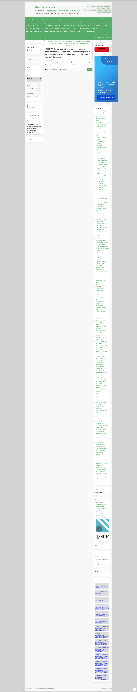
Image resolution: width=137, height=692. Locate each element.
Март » (37, 96)
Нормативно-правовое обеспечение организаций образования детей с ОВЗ (64, 31)
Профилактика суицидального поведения (36, 34)
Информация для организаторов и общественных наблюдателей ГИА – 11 (103, 196)
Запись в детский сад (66, 28)
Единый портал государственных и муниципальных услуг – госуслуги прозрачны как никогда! (103, 233)
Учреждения (42, 19)
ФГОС (75, 28)
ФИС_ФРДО (66, 25)
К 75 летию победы (100, 206)
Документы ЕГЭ (102, 175)
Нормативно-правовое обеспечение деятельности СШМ (40, 38)
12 (28, 88)
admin (47, 69)
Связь (97, 284)
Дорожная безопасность (50, 22)
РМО (97, 309)
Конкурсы (99, 143)
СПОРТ (46, 28)
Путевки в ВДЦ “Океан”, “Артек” (100, 25)
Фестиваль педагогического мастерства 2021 (92, 19)
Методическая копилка (102, 242)
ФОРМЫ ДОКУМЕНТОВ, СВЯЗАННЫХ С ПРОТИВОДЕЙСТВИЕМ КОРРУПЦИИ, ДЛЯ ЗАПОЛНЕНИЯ (102, 345)
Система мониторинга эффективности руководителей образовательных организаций (101, 454)
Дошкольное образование (103, 252)
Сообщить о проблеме (106, 97)
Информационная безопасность (34, 22)
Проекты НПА (58, 25)
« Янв (28, 96)
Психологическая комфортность (67, 22)
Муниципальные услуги (101, 219)
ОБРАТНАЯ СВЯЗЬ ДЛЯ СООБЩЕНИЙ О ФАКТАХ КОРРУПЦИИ (102, 381)
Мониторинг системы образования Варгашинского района (101, 210)
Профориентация (101, 263)
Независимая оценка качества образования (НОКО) (101, 215)
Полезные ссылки (90, 31)
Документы (35, 19)
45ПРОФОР (39, 28)
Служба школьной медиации (56, 34)
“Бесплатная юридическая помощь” (88, 28)
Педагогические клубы (102, 261)
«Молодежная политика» (102, 122)
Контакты (49, 19)
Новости (64, 69)
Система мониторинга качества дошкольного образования (101, 473)
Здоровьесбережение (102, 255)
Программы (99, 145)
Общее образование (102, 254)
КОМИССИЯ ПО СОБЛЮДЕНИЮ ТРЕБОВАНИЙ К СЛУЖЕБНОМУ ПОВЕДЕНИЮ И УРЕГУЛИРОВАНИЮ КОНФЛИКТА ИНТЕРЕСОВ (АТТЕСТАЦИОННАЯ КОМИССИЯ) (102, 370)
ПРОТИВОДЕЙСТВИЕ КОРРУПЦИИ (80, 25)
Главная (28, 19)
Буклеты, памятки (70, 34)
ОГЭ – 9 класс (100, 153)
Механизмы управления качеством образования (66, 19)
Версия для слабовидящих (102, 38)
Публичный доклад (31, 25)
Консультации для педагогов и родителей (87, 34)
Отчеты (39, 25)
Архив (97, 114)
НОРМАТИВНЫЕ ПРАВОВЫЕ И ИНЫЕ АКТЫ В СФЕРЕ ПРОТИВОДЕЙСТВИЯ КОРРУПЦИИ (101, 328)
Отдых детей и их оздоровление (34, 31)
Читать (89, 69)
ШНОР (51, 28)
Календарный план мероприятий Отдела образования (91, 22)
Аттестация (99, 265)
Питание (57, 28)
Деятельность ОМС (48, 25)
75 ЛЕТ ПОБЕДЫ (30, 28)
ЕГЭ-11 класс (100, 174)
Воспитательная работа (101, 276)
